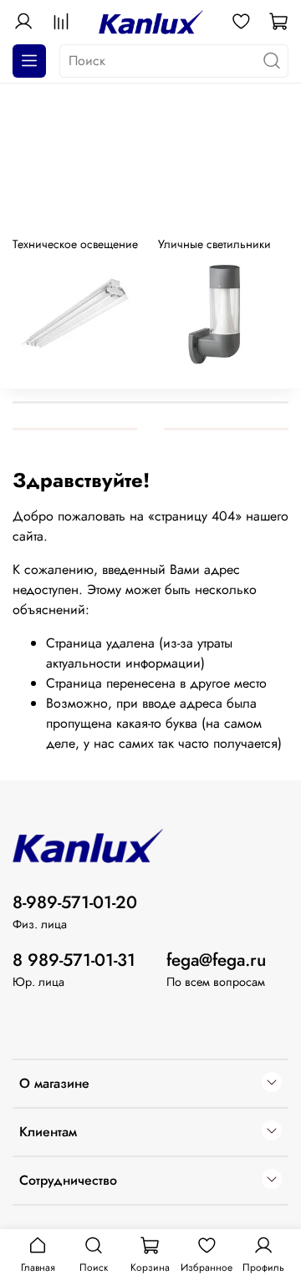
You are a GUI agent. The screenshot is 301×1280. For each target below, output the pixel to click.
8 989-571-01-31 (74, 960)
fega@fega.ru (216, 960)
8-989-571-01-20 (75, 902)
